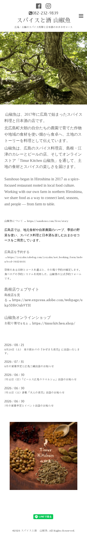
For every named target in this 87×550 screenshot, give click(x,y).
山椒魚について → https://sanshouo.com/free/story (36, 221)
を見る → (39, 323)
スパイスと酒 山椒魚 (44, 20)
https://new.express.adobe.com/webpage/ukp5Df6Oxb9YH (43, 300)
